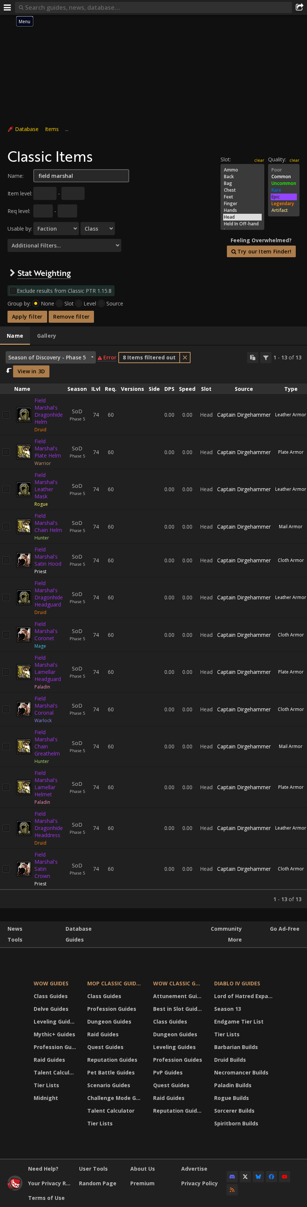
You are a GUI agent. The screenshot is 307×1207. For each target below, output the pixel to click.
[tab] (15, 335)
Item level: (19, 193)
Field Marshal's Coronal (46, 705)
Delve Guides (51, 1008)
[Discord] (232, 1176)
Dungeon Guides (109, 1021)
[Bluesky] (258, 1176)
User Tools (93, 1168)
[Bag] (242, 183)
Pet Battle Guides (111, 1072)
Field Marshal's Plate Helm (47, 448)
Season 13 (227, 1008)
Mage (40, 646)
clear (294, 160)
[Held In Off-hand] (242, 224)
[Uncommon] (284, 183)
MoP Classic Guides (114, 983)
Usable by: (19, 228)
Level (89, 303)
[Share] (299, 7)
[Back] (242, 176)
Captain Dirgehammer (244, 414)
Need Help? (43, 1168)
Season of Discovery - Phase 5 (47, 357)
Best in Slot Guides (178, 1008)
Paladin (42, 687)
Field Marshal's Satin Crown (46, 865)
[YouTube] (284, 1176)
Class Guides (51, 996)
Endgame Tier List (239, 1021)
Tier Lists (46, 1085)
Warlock (43, 720)
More (235, 939)
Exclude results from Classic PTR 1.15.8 (64, 290)
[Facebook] (271, 1176)
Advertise (194, 1168)
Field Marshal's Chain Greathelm (47, 743)
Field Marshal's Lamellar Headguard (47, 668)
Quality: (277, 159)
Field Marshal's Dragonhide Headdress (48, 824)
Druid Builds (230, 1059)
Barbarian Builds (236, 1047)
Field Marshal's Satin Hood (47, 556)
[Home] (14, 1188)
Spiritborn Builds (236, 1123)
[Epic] (284, 197)
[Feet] (242, 197)
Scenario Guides (108, 1085)
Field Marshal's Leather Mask (46, 485)
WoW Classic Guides (178, 983)
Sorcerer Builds (234, 1110)
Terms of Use (46, 1197)
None (47, 303)
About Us (142, 1168)
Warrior (42, 463)
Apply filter (27, 316)
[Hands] (242, 210)
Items (52, 129)
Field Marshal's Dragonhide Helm (48, 411)
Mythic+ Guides (54, 1034)
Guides (75, 939)
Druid (40, 429)
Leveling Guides (55, 1021)
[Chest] (242, 190)
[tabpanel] (153, 627)
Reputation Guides (112, 1059)
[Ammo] (242, 170)
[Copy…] (252, 357)
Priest (40, 571)
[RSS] (232, 1189)
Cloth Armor (291, 560)
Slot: (226, 159)
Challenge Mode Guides (115, 1097)
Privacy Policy (199, 1183)
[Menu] (7, 7)
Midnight (46, 1097)
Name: (15, 175)
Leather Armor (290, 414)
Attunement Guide (178, 996)
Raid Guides (49, 1059)
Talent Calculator (56, 1072)
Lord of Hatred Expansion (244, 996)
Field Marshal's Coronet (46, 631)
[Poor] (284, 170)
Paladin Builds (233, 1085)
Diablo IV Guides (237, 983)
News (14, 928)
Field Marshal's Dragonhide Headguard (48, 594)
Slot (69, 303)
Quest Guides (105, 1047)
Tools (14, 939)
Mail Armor (291, 526)
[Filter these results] (265, 357)
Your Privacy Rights (50, 1183)
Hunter (41, 538)
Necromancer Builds (241, 1072)
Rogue (41, 504)
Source (114, 303)
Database (27, 129)
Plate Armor (291, 452)
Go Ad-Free (285, 928)
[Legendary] (284, 203)
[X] (245, 1176)
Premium (142, 1183)
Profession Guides (56, 1047)
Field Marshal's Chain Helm (48, 522)
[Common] (284, 176)
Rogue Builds (231, 1097)
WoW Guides (51, 983)
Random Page (97, 1183)
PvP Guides (168, 1072)
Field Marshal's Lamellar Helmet (46, 783)
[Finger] (242, 203)
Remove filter (71, 316)
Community (226, 928)
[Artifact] (284, 210)
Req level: (18, 211)
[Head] (242, 217)
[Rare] (284, 190)
